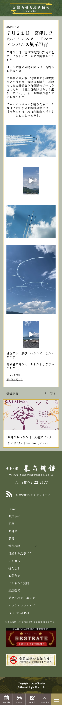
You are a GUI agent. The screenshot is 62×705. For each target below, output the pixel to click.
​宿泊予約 (6, 702)
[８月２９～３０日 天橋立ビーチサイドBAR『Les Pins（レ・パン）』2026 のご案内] (31, 415)
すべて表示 (50, 393)
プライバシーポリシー (23, 597)
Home (12, 508)
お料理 (12, 531)
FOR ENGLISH (18, 612)
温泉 (11, 538)
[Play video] (31, 180)
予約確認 (32, 702)
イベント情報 (13, 375)
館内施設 (14, 545)
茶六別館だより (14, 379)
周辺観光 (14, 590)
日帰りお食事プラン (21, 553)
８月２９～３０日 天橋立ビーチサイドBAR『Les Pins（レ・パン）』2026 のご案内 (29, 441)
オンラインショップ (21, 605)
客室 (11, 523)
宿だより (14, 568)
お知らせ (14, 516)
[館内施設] (36, 546)
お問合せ (14, 575)
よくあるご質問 (18, 583)
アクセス (14, 560)
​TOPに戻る (44, 702)
